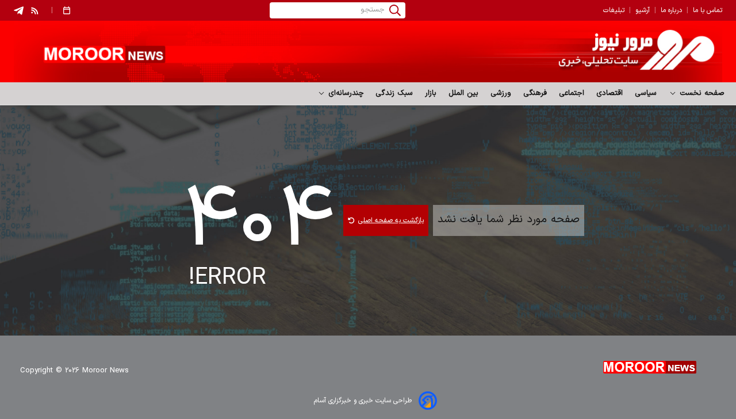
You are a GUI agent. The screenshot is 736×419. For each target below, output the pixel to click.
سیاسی (646, 93)
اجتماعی (572, 93)
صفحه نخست (700, 93)
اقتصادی (609, 93)
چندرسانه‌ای (344, 93)
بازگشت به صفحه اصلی (391, 220)
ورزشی (501, 93)
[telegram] (19, 11)
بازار (431, 93)
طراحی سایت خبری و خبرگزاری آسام (363, 400)
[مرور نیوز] (368, 51)
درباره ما (671, 10)
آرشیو (642, 10)
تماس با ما (707, 10)
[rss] (35, 10)
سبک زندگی (394, 93)
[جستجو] (395, 10)
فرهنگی (535, 93)
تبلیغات (613, 10)
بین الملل (463, 93)
